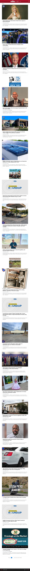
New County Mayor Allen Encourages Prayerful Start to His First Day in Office (15, 108)
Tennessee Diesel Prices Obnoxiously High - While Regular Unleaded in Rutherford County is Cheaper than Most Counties (15, 226)
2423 (15, 557)
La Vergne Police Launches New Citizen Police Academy (14, 497)
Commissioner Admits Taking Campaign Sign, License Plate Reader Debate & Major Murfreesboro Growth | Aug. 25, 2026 (15, 314)
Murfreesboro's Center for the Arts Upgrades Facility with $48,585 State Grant (14, 416)
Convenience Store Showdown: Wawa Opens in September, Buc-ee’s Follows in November (12, 344)
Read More (6, 25)
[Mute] (24, 569)
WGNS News (10, 551)
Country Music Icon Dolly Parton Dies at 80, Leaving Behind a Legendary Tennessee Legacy (13, 290)
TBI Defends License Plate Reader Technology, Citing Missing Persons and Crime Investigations (14, 469)
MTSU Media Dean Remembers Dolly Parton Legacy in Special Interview (14, 21)
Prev (9, 557)
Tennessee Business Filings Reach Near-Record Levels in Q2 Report (14, 69)
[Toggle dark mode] (20, 1)
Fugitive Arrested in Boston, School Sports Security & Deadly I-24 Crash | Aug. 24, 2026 (14, 521)
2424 (17, 557)
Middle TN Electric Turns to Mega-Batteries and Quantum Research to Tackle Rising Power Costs (15, 162)
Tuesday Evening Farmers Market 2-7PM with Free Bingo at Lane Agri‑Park (14, 550)
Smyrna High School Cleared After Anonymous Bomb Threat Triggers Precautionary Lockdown (14, 132)
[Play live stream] (1, 570)
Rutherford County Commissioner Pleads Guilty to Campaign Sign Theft (13, 440)
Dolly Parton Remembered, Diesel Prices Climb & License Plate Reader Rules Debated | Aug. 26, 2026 (14, 196)
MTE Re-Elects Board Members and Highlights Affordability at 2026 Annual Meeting (12, 368)
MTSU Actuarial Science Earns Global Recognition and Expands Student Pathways (14, 250)
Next (21, 557)
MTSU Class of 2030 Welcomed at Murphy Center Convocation (13, 45)
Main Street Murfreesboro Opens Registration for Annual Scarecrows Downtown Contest (14, 392)
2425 (19, 557)
